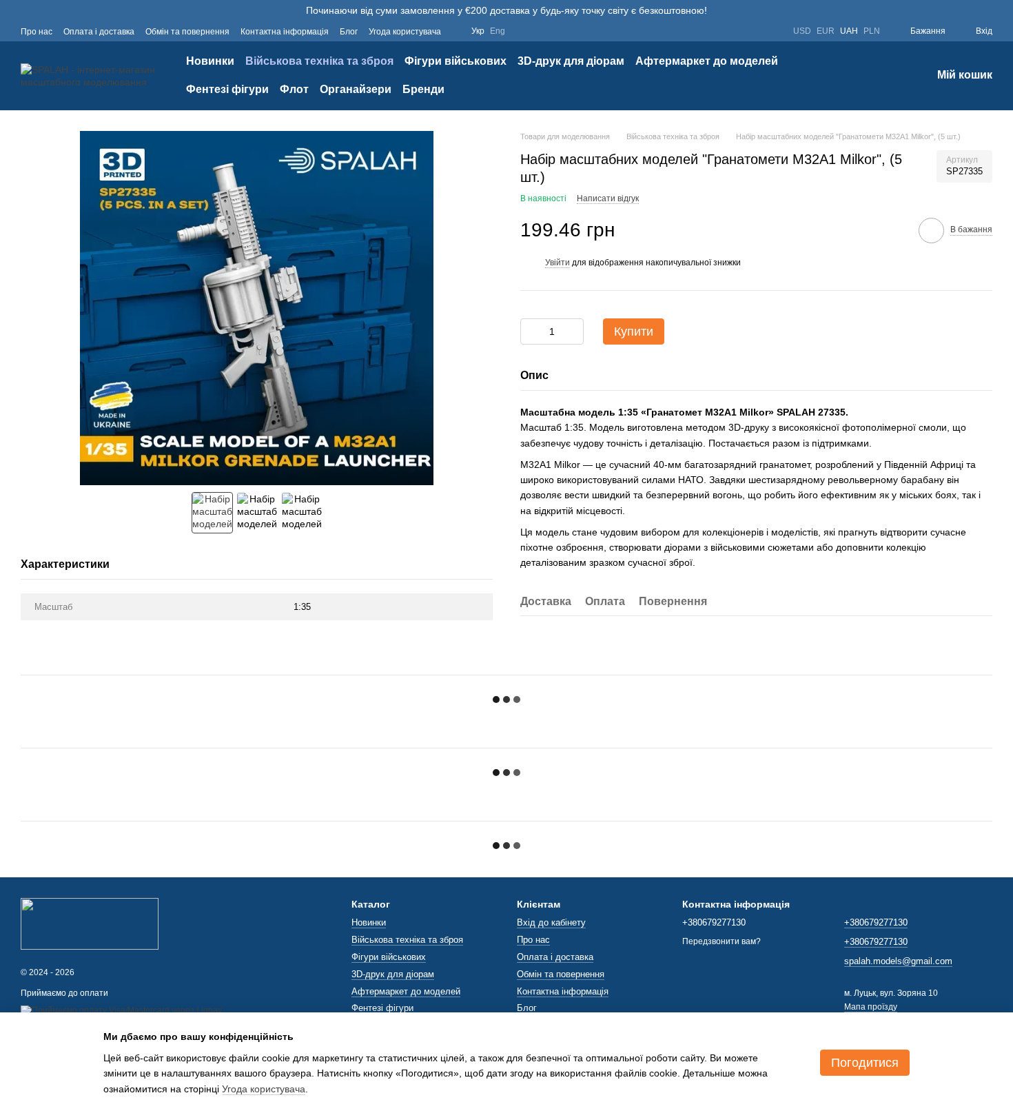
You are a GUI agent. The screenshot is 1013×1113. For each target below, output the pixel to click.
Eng (497, 31)
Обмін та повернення (187, 32)
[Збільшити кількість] (573, 331)
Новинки (210, 61)
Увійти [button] (557, 262)
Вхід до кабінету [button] (551, 922)
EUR (826, 31)
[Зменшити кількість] (530, 331)
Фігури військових (455, 61)
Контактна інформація (285, 32)
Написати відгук (608, 198)
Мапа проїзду (870, 1007)
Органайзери (355, 89)
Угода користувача (405, 32)
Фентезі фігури (227, 89)
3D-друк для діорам (571, 61)
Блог (349, 32)
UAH (849, 31)
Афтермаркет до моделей (706, 61)
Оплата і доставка (98, 32)
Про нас (36, 32)
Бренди (423, 89)
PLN (871, 31)
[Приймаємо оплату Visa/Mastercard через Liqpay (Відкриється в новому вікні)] (121, 1011)
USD (802, 31)
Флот (294, 89)
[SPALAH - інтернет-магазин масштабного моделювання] (89, 923)
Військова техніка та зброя (319, 61)
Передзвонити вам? (721, 941)
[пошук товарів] (871, 76)
